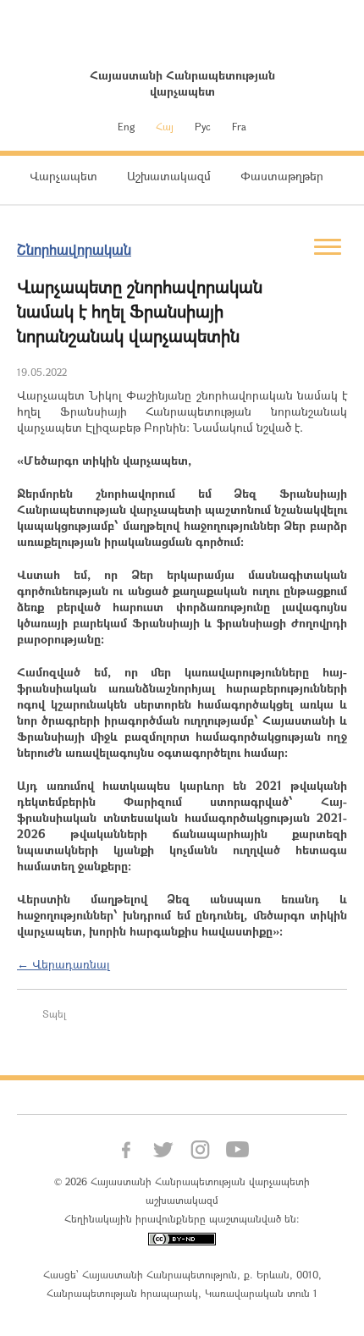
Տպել (54, 1013)
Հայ (165, 126)
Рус (203, 126)
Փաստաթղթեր (281, 176)
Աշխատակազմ (169, 176)
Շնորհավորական (74, 249)
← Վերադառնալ (63, 964)
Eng (126, 126)
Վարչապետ (63, 176)
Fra (239, 126)
